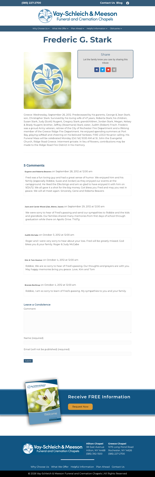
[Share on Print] (114, 69)
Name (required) (33, 338)
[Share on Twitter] (102, 69)
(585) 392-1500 (94, 453)
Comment (30, 308)
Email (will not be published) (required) (47, 349)
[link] (41, 28)
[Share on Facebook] (96, 69)
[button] (128, 3)
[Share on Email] (108, 69)
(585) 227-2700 (116, 453)
